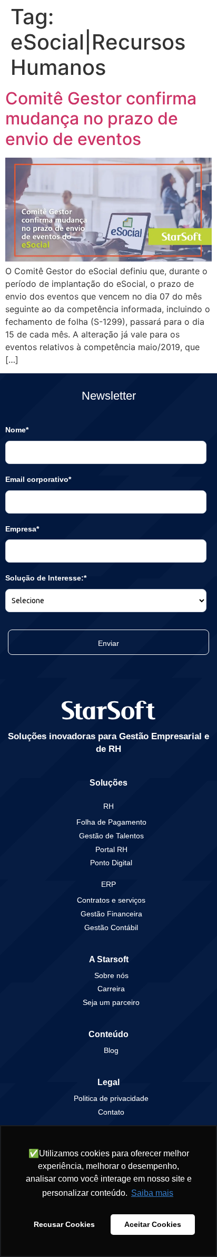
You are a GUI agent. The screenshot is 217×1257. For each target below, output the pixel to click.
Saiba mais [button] (152, 1192)
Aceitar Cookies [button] (152, 1224)
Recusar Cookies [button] (64, 1224)
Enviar (108, 643)
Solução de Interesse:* (45, 578)
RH (108, 806)
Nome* (16, 430)
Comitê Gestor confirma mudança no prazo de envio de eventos (100, 118)
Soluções (108, 782)
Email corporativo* (38, 479)
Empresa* (22, 529)
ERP (108, 884)
